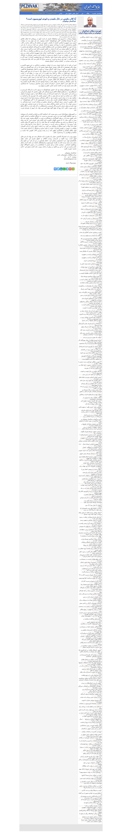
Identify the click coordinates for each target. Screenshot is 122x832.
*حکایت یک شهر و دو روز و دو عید (91, 338)
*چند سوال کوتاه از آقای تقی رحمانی (90, 150)
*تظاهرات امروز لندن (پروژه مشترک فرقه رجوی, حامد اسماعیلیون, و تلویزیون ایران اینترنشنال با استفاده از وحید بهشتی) (90, 228)
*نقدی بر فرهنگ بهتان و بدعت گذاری (90, 791)
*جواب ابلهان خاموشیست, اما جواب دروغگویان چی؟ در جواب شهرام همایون (92, 160)
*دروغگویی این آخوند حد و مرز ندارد (90, 375)
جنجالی (70, 24)
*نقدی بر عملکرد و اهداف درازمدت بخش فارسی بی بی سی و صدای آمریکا (90, 787)
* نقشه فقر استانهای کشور (91, 622)
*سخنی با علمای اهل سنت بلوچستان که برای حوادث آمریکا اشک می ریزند (91, 510)
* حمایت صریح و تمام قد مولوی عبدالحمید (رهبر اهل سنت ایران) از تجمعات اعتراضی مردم (90, 680)
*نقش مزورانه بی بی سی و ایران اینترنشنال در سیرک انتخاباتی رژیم (91, 416)
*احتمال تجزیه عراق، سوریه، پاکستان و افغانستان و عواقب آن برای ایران (91, 783)
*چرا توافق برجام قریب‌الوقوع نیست (90, 359)
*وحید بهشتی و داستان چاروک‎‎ (90, 221)
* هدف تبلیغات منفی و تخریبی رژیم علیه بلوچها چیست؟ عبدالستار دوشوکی (91, 334)
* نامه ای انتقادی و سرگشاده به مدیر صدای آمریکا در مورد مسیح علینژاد (90, 121)
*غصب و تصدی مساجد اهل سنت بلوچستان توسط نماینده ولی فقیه (91, 502)
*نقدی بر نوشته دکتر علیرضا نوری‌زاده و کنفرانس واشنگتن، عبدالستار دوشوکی (91, 656)
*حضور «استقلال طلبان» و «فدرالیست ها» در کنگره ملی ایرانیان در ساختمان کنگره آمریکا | (90, 651)
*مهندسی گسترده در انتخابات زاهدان (90, 732)
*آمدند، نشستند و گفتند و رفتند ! (90, 805)
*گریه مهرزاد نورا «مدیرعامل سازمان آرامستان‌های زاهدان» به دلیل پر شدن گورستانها (91, 412)
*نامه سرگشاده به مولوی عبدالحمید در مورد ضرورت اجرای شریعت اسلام (90, 647)
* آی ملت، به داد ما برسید (92, 692)
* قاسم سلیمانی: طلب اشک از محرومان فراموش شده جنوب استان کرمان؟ (90, 556)
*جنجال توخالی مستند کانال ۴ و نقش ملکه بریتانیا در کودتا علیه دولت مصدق (90, 514)
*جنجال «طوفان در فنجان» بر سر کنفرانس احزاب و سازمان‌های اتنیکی (90, 428)
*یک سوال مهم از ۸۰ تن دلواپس (90, 169)
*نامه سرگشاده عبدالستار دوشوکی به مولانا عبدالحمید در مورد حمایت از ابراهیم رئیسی (90, 421)
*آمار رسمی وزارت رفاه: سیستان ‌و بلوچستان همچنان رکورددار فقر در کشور (91, 391)
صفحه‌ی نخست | (96, 13)
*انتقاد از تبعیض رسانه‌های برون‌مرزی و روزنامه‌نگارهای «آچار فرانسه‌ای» (91, 48)
